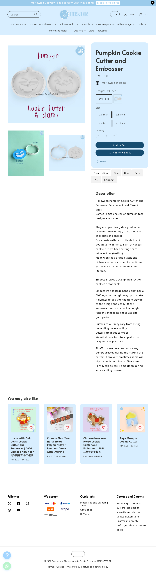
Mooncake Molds (58, 30)
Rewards (102, 30)
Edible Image (124, 24)
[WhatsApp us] (7, 566)
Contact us (86, 509)
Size (98, 107)
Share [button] (103, 161)
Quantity (100, 130)
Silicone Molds (68, 24)
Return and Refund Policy (95, 566)
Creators (78, 30)
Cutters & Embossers (41, 24)
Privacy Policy (73, 566)
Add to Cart (120, 144)
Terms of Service (56, 566)
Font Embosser (19, 24)
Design (106, 91)
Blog (91, 30)
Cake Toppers (103, 24)
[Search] (36, 14)
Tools (140, 24)
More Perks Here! (108, 2)
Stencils (86, 24)
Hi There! (85, 514)
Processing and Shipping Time (94, 504)
